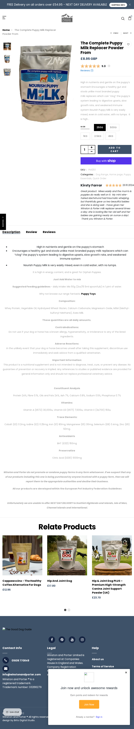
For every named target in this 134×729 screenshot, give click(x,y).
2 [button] (69, 610)
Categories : (87, 174)
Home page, (116, 174)
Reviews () (87, 70)
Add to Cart (115, 149)
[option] (7, 46)
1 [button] (65, 610)
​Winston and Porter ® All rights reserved (26, 717)
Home (6, 30)
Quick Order (99, 178)
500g (113, 127)
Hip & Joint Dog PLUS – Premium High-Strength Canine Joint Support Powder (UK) (109, 587)
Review (31, 232)
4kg (110, 136)
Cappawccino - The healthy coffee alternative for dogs (21, 583)
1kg (85, 136)
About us (98, 659)
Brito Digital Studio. (24, 720)
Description (11, 232)
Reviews (49, 232)
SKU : (84, 169)
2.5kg (97, 136)
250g (100, 127)
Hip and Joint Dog (59, 581)
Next (126, 33)
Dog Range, (102, 174)
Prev (116, 33)
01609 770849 (20, 660)
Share (3, 223)
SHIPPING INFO (118, 5)
